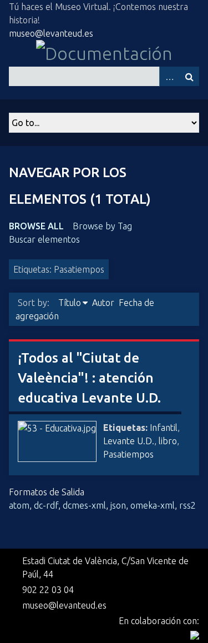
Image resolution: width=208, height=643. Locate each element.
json (118, 505)
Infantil (163, 428)
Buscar (189, 76)
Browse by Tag (102, 226)
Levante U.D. (128, 441)
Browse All (36, 226)
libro (168, 441)
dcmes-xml (84, 505)
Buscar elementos (44, 239)
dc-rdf (46, 505)
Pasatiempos (128, 454)
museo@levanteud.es (51, 33)
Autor (103, 303)
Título (69, 303)
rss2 (187, 505)
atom (19, 505)
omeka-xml (152, 505)
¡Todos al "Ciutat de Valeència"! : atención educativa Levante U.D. (89, 377)
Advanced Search (169, 76)
